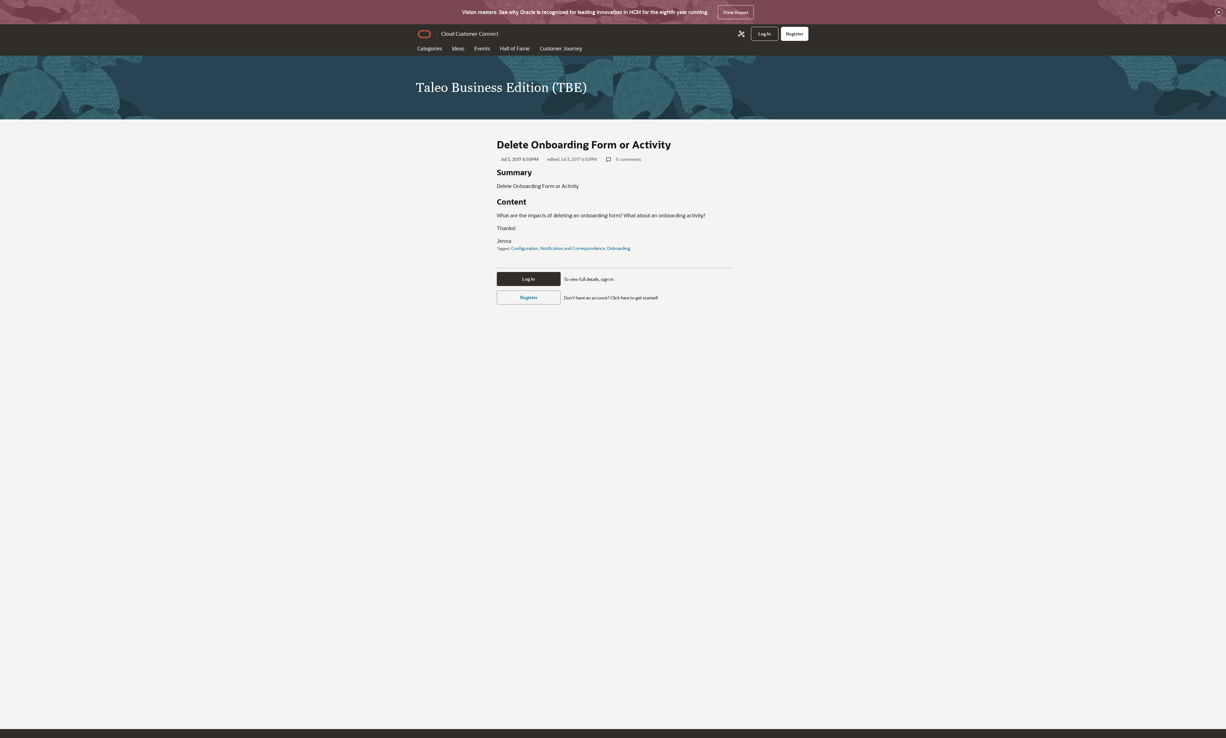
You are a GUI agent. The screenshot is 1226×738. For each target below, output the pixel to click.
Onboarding (618, 248)
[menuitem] (764, 34)
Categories (429, 48)
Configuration (524, 248)
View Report (735, 12)
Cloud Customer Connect (469, 33)
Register (528, 297)
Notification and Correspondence (572, 248)
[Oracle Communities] (741, 34)
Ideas (458, 48)
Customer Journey (561, 48)
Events (482, 48)
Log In (528, 279)
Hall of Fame (515, 48)
